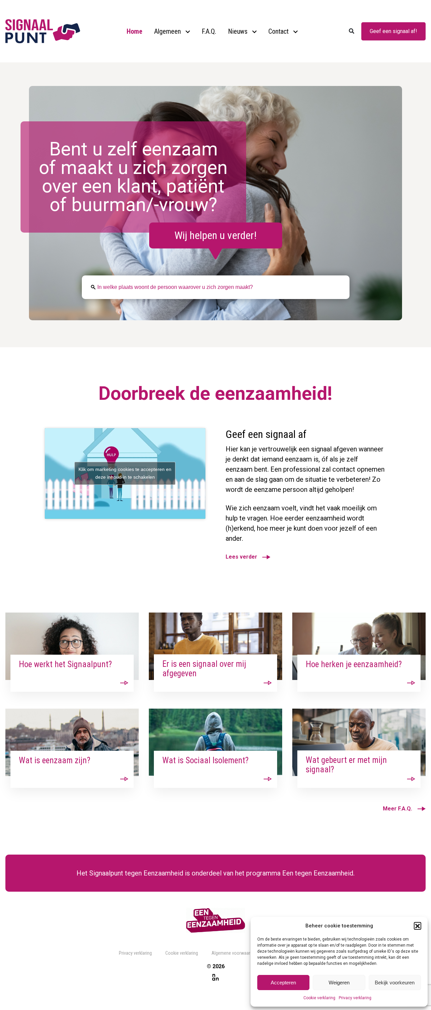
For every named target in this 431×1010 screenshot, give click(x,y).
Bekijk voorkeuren (395, 982)
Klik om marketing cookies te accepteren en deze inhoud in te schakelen (124, 473)
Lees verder (241, 557)
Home (134, 31)
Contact (278, 31)
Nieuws (237, 31)
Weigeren (339, 982)
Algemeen (167, 31)
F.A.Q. (209, 31)
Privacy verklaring (355, 998)
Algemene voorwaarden (234, 953)
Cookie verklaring (319, 998)
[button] (417, 925)
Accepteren (283, 982)
